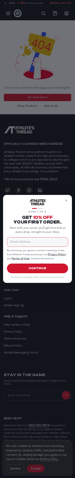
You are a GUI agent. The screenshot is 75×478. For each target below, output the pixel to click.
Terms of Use (20, 259)
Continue (37, 268)
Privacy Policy (57, 254)
